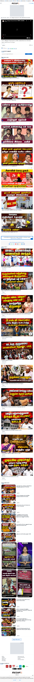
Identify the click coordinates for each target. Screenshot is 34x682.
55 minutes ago (4, 270)
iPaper (19, 0)
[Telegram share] (14, 48)
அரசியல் (8, 17)
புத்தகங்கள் (29, 0)
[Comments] (30, 45)
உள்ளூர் (32, 3)
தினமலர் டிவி (4, 17)
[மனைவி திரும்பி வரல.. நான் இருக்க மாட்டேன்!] (9, 583)
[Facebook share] (8, 48)
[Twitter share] (10, 48)
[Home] (1, 17)
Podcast (15, 0)
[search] (29, 3)
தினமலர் (3, 0)
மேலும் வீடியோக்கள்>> (17, 639)
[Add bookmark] (32, 45)
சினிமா (7, 0)
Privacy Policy (31, 678)
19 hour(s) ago (4, 293)
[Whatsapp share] (12, 48)
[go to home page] (15, 3)
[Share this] (16, 49)
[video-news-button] (2, 76)
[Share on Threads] (9, 244)
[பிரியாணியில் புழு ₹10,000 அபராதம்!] (24, 583)
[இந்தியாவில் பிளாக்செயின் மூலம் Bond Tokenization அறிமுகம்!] (24, 555)
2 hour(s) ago (3, 363)
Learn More (14, 680)
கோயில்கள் (23, 0)
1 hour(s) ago (3, 340)
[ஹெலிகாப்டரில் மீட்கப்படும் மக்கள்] (9, 555)
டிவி (11, 0)
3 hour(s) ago (3, 410)
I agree (20, 680)
